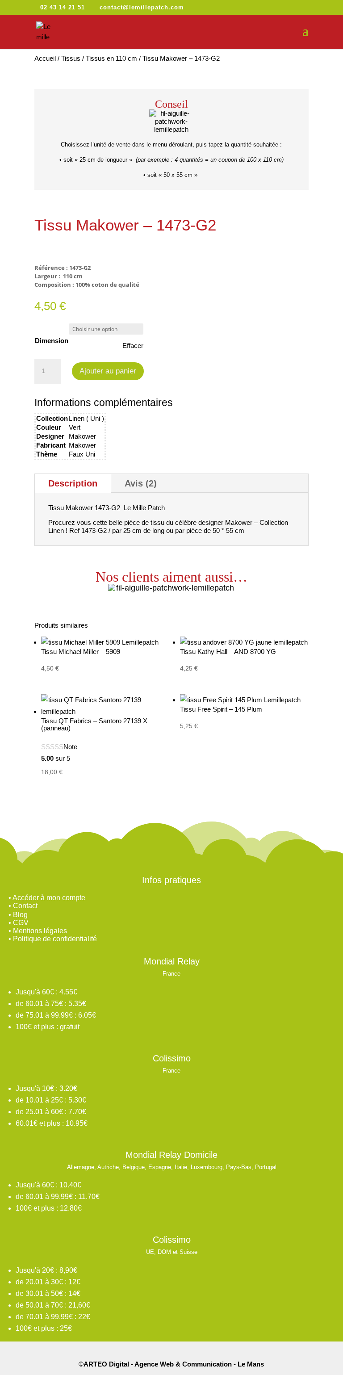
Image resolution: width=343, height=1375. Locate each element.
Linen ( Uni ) (86, 418)
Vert (74, 427)
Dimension (51, 340)
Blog (20, 914)
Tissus (70, 58)
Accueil (45, 58)
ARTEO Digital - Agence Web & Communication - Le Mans (174, 1364)
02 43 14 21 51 (62, 7)
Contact (25, 906)
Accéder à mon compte (49, 897)
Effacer (132, 345)
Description (72, 483)
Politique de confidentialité (55, 939)
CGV (21, 922)
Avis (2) (141, 483)
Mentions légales (40, 931)
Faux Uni (82, 454)
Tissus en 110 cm (111, 58)
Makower (82, 436)
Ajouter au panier (107, 371)
